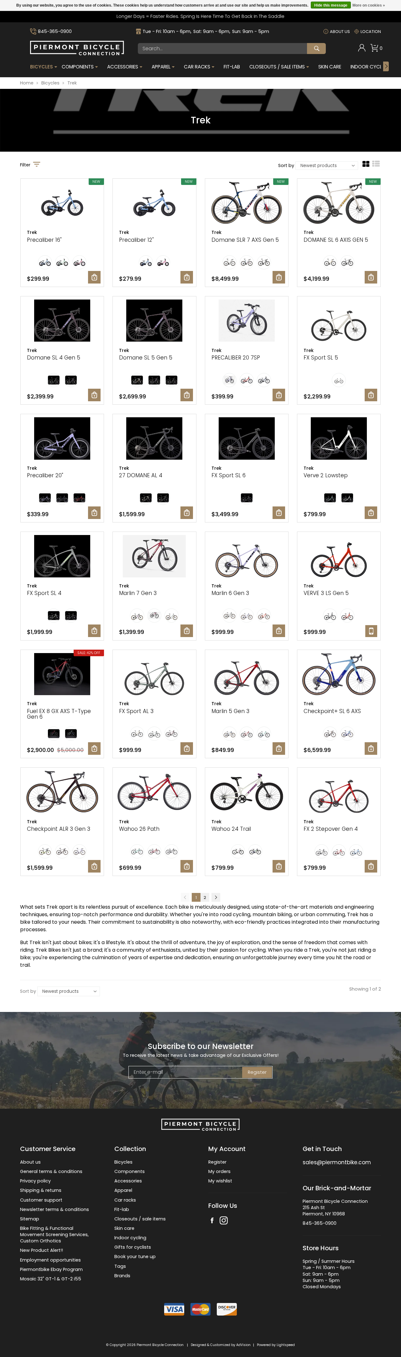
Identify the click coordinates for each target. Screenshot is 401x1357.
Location (371, 31)
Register (257, 1072)
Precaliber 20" (45, 475)
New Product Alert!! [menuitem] (41, 1250)
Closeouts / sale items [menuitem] (140, 1219)
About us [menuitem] (30, 1162)
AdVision (243, 1345)
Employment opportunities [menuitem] (50, 1260)
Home (27, 83)
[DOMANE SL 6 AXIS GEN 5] (339, 203)
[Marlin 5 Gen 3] (247, 675)
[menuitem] (362, 48)
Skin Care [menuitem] (329, 67)
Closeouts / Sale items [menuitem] (277, 67)
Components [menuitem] (78, 67)
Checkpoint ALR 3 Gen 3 (58, 829)
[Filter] (36, 164)
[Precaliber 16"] (62, 203)
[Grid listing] (365, 166)
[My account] (362, 50)
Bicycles (50, 83)
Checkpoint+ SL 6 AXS (332, 711)
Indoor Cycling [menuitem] (370, 67)
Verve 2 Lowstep (326, 475)
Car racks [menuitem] (125, 1200)
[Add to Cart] (94, 277)
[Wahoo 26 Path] (154, 792)
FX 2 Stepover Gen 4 (331, 829)
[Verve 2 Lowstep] (339, 439)
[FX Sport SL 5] (339, 321)
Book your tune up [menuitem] (135, 1256)
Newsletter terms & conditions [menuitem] (54, 1209)
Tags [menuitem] (120, 1266)
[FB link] (212, 1221)
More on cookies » (368, 5)
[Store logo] (77, 54)
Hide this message (330, 5)
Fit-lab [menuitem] (121, 1209)
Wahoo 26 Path (139, 829)
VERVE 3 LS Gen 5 (326, 593)
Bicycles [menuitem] (41, 67)
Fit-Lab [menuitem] (232, 67)
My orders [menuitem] (219, 1171)
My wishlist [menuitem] (220, 1181)
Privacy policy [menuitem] (35, 1181)
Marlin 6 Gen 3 (230, 593)
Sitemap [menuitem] (29, 1219)
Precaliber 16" (44, 240)
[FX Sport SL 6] (247, 439)
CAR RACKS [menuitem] (197, 67)
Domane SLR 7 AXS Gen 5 (245, 240)
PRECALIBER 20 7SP (235, 357)
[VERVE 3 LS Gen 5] (339, 557)
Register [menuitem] (217, 1162)
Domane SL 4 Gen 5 (53, 357)
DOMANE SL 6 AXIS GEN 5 (336, 240)
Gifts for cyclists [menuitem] (132, 1247)
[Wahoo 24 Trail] (247, 792)
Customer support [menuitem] (41, 1200)
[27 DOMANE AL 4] (154, 439)
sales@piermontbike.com (337, 1162)
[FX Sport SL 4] (62, 557)
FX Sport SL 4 (44, 593)
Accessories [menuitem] (122, 67)
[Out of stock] (371, 631)
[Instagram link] (223, 1221)
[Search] (316, 48)
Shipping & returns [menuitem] (40, 1190)
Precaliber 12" (136, 240)
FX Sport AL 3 (136, 711)
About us (340, 31)
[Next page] (215, 897)
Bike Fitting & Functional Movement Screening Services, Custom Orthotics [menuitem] (54, 1234)
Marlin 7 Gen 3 (138, 593)
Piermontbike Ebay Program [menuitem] (51, 1269)
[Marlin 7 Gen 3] (154, 557)
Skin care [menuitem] (124, 1228)
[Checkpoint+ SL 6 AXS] (339, 675)
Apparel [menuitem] (161, 67)
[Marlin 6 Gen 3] (247, 557)
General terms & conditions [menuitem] (51, 1171)
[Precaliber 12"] (154, 203)
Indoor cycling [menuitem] (130, 1238)
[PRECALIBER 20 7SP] (247, 321)
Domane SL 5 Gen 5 (145, 357)
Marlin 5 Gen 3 (230, 711)
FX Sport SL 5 (321, 357)
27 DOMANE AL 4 (140, 475)
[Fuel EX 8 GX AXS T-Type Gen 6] (62, 675)
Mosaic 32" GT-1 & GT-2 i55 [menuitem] (50, 1279)
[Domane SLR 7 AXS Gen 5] (247, 203)
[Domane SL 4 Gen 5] (62, 321)
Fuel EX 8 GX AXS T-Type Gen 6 (59, 714)
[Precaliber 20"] (62, 439)
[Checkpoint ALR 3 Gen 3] (62, 792)
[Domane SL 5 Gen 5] (154, 321)
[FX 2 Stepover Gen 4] (339, 792)
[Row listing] (376, 166)
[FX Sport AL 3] (154, 675)
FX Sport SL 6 (228, 475)
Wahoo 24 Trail (231, 829)
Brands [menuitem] (122, 1276)
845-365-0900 (55, 31)
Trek (72, 83)
